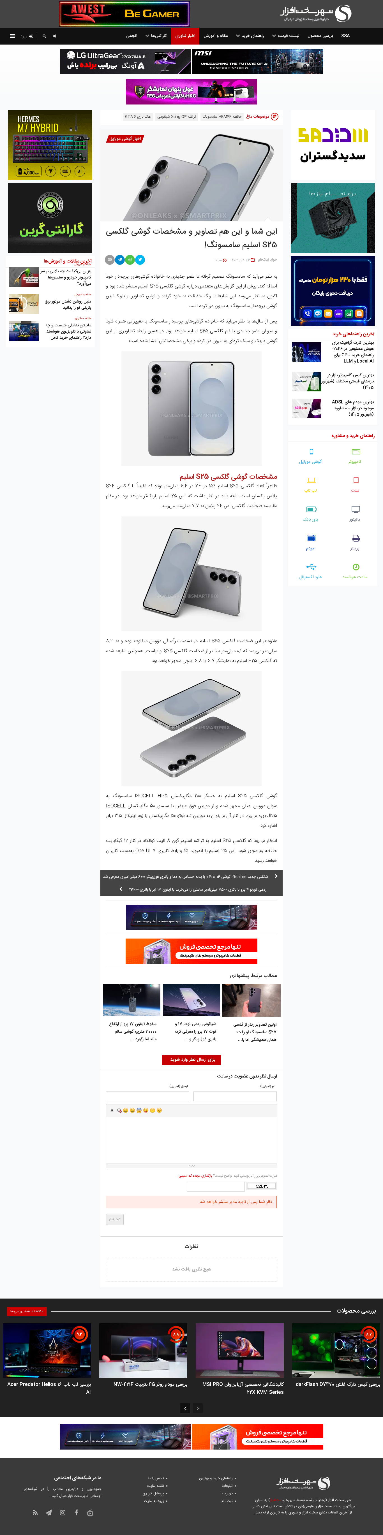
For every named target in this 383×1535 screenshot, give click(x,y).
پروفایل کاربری (153, 1493)
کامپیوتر (355, 461)
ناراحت (152, 1110)
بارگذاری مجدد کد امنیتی (195, 1176)
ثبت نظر (115, 1219)
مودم (310, 548)
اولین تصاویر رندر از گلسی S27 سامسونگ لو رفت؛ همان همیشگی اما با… (254, 1032)
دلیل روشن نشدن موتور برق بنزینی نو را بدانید (68, 304)
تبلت (355, 490)
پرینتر (354, 548)
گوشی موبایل (310, 461)
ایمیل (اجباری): (178, 1087)
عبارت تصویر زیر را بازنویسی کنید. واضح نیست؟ (228, 1176)
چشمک (159, 1110)
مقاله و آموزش (83, 294)
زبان (146, 1110)
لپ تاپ (310, 490)
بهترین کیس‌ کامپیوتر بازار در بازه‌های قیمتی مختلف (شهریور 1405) (347, 381)
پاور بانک (310, 519)
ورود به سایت (154, 1501)
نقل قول (112, 1110)
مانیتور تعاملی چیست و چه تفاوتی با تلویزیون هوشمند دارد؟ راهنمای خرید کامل (68, 331)
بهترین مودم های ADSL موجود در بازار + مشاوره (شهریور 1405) (353, 408)
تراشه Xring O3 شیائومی (176, 117)
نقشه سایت (155, 1486)
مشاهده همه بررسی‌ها (26, 1311)
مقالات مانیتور (83, 318)
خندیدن (126, 1110)
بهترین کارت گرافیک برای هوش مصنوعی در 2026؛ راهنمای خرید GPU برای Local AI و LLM (353, 352)
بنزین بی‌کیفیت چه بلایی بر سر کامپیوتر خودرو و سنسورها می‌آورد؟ (65, 277)
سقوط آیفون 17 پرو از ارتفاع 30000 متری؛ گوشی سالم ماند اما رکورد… (132, 1032)
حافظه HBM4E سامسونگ (222, 117)
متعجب (139, 1110)
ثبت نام (227, 1501)
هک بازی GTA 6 (138, 117)
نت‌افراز (275, 1500)
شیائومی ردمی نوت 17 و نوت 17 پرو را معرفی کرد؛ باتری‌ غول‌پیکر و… (195, 1032)
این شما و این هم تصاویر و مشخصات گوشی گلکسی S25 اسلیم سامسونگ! (191, 238)
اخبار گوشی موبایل (125, 138)
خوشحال (132, 1110)
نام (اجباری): (267, 1087)
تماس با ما (156, 1478)
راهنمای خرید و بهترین (216, 1478)
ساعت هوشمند (355, 577)
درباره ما (227, 1493)
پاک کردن (119, 1110)
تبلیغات (227, 1486)
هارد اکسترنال (310, 577)
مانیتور (355, 519)
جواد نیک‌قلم (267, 260)
